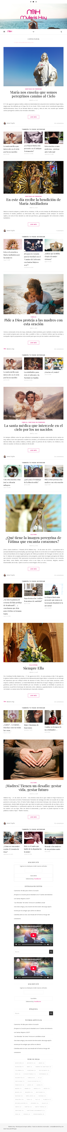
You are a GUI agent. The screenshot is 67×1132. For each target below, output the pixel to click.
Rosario (35, 1103)
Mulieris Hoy (10, 349)
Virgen (26, 1114)
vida (17, 1114)
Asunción (19, 1066)
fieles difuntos (34, 1081)
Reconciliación (21, 1103)
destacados (44, 1070)
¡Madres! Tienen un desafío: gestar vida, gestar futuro (33, 787)
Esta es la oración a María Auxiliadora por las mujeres (11, 255)
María (37, 1088)
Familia (33, 317)
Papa (29, 1099)
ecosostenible (30, 1074)
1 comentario (60, 230)
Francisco (19, 1085)
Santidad (19, 1110)
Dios (17, 1074)
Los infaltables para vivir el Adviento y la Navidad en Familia (31, 375)
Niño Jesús (30, 1096)
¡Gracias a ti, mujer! (52, 372)
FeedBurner (37, 879)
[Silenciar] (48, 944)
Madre (18, 1088)
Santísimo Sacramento (36, 1110)
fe (40, 1077)
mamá (28, 1088)
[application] (33, 935)
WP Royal (13, 1129)
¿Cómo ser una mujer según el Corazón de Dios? (11, 849)
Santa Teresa (40, 1106)
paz (37, 1099)
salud (45, 1103)
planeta (47, 1099)
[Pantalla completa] (51, 944)
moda (47, 1088)
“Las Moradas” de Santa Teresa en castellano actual (29, 902)
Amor (41, 1063)
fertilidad (20, 1081)
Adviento (31, 1063)
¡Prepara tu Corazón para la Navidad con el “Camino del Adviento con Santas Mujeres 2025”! (32, 259)
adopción (19, 1063)
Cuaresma (31, 1070)
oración (19, 1099)
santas (28, 1106)
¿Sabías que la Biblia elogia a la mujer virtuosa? (52, 256)
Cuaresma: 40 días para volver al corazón (26, 890)
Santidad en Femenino (33, 89)
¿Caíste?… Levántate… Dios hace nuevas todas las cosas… (12, 727)
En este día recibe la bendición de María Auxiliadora (33, 201)
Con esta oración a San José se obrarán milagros (12, 482)
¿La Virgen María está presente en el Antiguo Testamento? (33, 148)
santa (18, 1106)
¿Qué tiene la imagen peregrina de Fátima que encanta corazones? (33, 539)
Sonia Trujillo (11, 123)
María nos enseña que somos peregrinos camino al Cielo (33, 94)
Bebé (29, 1066)
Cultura (33, 534)
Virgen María (38, 1114)
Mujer (18, 1092)
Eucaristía (20, 1077)
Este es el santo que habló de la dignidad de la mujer (33, 849)
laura (40, 1085)
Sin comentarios (59, 123)
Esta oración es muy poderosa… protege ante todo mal (52, 149)
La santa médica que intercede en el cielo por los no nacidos (11, 149)
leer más (33, 117)
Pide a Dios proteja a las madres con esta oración (33, 322)
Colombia (19, 1070)
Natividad (40, 1092)
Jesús (30, 1085)
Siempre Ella (33, 668)
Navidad (19, 1096)
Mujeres (29, 1092)
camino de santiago (43, 1066)
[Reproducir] (16, 944)
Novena (42, 1096)
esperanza (43, 1074)
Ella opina (33, 665)
